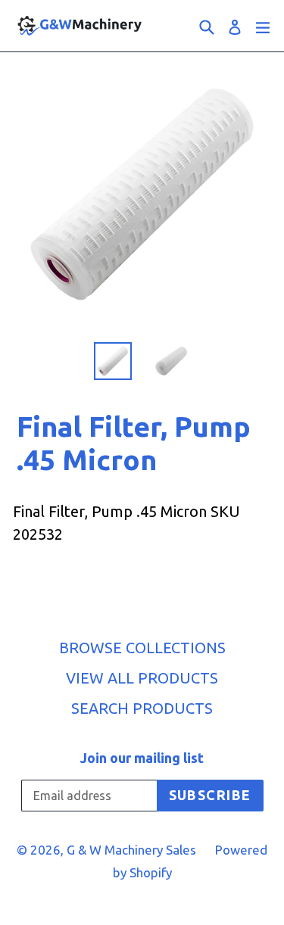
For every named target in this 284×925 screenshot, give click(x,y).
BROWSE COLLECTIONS (142, 647)
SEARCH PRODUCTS (142, 708)
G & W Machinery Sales (131, 849)
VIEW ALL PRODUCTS (142, 678)
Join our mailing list (142, 757)
